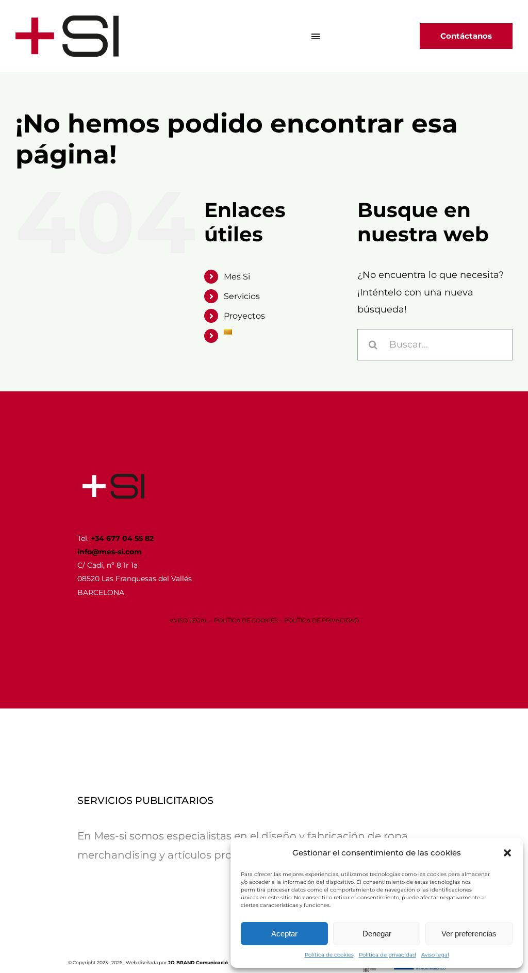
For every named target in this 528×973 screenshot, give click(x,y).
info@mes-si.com (109, 551)
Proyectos (244, 316)
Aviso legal (435, 954)
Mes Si (237, 277)
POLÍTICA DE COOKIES (246, 620)
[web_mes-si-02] (67, 20)
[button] (507, 853)
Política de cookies (329, 954)
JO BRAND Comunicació (198, 962)
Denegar (376, 933)
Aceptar (284, 933)
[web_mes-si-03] (113, 478)
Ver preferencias (469, 933)
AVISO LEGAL (189, 620)
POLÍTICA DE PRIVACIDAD (321, 620)
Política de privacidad (387, 954)
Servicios (242, 296)
